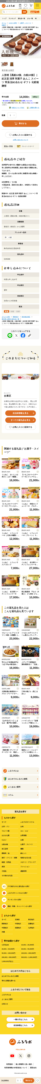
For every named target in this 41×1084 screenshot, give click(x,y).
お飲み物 (5, 844)
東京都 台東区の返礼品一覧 (10, 319)
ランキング (12, 18)
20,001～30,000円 (8, 949)
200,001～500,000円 (9, 957)
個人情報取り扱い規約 (24, 1064)
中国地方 (5, 928)
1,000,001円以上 (7, 961)
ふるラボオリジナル (27, 822)
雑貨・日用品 (6, 862)
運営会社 (33, 1068)
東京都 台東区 (8, 70)
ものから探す (13, 23)
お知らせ (5, 1004)
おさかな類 (5, 835)
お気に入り (25, 8)
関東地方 (16, 317)
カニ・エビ (24, 831)
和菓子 (4, 25)
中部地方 (18, 923)
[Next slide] (39, 18)
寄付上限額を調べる (9, 981)
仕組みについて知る (17, 107)
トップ (4, 18)
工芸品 (4, 871)
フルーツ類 (5, 831)
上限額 (20, 8)
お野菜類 (23, 835)
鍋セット (23, 853)
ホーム (4, 23)
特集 (36, 18)
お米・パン (5, 826)
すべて (4, 822)
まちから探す (6, 317)
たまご (4, 840)
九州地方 (31, 928)
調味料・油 (5, 853)
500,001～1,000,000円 (29, 957)
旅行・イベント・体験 (9, 858)
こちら (31, 102)
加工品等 (5, 849)
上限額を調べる (34, 107)
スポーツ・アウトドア (28, 862)
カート (31, 8)
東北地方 (31, 919)
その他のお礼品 (7, 875)
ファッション (25, 866)
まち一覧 (30, 18)
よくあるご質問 (7, 999)
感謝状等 (23, 871)
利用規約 (9, 1064)
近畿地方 (31, 923)
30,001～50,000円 (27, 949)
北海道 (17, 919)
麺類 (22, 849)
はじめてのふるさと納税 (10, 976)
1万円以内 (5, 945)
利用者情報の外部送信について (15, 1068)
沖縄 (3, 932)
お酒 (22, 840)
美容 (3, 866)
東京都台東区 (26, 317)
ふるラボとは (6, 995)
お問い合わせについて (20, 140)
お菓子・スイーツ (25, 23)
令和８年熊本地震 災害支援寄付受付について (20, 1)
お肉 (22, 826)
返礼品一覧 (21, 18)
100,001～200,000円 (28, 953)
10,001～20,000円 (27, 945)
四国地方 (18, 928)
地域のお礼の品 (25, 858)
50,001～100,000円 (8, 953)
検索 (24, 12)
